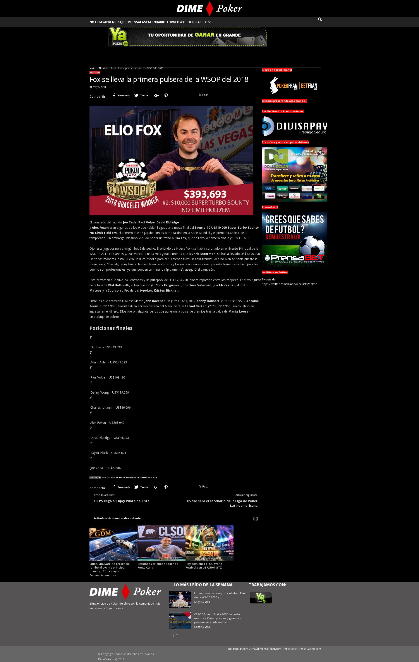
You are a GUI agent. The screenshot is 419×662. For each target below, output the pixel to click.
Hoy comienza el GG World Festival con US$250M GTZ (204, 565)
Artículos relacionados (108, 518)
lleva (122, 477)
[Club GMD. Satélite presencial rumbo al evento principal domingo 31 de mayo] (113, 543)
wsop (154, 477)
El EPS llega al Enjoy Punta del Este (121, 501)
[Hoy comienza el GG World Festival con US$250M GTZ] (209, 543)
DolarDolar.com (238, 649)
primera (130, 477)
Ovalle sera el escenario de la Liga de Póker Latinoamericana (222, 503)
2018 (104, 477)
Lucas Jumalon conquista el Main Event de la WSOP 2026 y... (221, 595)
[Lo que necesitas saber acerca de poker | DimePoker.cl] (209, 8)
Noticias (96, 22)
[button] (323, 22)
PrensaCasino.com (309, 649)
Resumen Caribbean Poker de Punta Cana (157, 565)
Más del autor (133, 518)
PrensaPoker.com (270, 649)
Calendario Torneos (163, 22)
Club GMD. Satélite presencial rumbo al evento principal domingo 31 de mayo (110, 567)
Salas (141, 22)
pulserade (141, 477)
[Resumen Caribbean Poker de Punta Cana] (161, 543)
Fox (113, 477)
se (149, 477)
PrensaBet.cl (289, 649)
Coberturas (191, 22)
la (117, 477)
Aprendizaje (114, 22)
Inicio (92, 68)
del (109, 477)
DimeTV (130, 22)
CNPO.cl (254, 649)
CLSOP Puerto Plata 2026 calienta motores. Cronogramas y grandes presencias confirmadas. (217, 618)
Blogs (206, 22)
